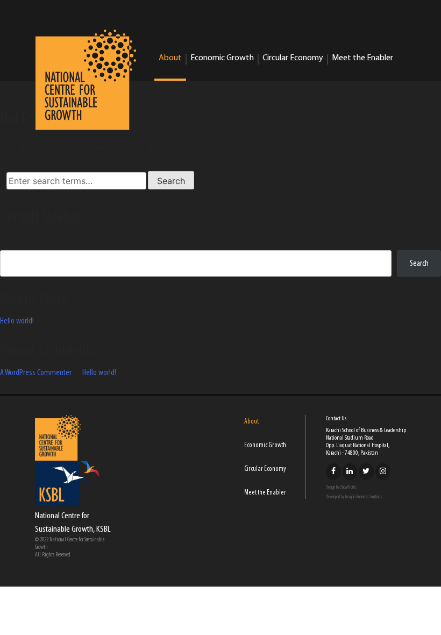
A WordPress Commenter (36, 373)
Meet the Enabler (362, 58)
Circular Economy (292, 58)
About (170, 58)
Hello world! (17, 321)
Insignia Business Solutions (363, 497)
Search (9, 239)
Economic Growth (222, 58)
